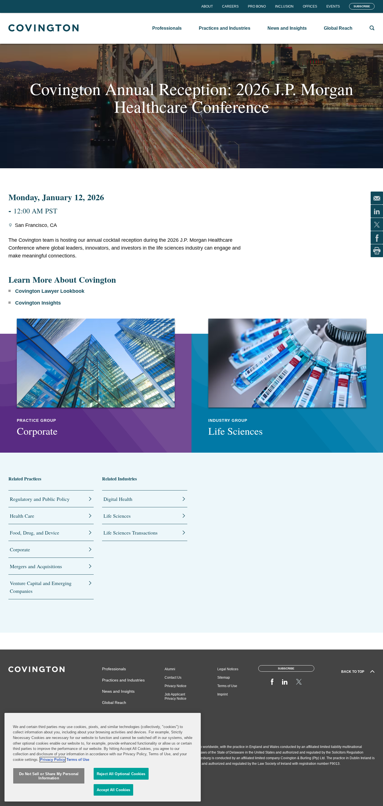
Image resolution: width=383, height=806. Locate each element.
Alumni (170, 669)
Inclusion (284, 6)
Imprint (222, 694)
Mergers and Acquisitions (36, 566)
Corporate (20, 549)
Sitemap (223, 678)
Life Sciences (117, 515)
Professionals (114, 669)
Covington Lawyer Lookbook (49, 291)
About (207, 6)
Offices (310, 6)
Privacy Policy (52, 759)
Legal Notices (227, 669)
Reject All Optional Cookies (121, 774)
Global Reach (114, 702)
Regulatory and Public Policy (40, 499)
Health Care (22, 515)
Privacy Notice (175, 686)
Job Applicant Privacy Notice (175, 696)
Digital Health (117, 499)
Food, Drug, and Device (34, 532)
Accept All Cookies (113, 790)
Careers (230, 6)
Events (333, 6)
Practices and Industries (123, 680)
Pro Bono (257, 6)
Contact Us (173, 678)
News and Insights (118, 691)
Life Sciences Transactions (130, 532)
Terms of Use (227, 686)
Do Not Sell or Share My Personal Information (49, 776)
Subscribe (362, 6)
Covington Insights (38, 303)
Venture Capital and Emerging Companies (40, 587)
